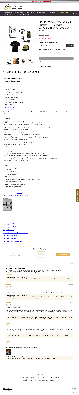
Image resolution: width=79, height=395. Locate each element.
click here (19, 193)
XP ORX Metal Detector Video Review (14, 195)
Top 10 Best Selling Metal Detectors (15, 233)
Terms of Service (32, 379)
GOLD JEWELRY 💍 (30, 12)
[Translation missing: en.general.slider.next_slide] (35, 40)
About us (22, 377)
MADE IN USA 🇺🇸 (7, 14)
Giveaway (57, 379)
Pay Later (37, 377)
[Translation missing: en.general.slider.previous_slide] (3, 40)
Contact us (43, 377)
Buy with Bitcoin (32, 380)
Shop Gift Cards (8, 230)
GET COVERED (47, 1)
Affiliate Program (30, 377)
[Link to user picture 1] (8, 352)
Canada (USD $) (7, 390)
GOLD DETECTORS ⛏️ (19, 12)
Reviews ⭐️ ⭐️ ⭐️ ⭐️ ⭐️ (43, 379)
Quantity (40, 51)
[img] (8, 264)
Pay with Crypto (41, 380)
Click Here (26, 195)
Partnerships (53, 380)
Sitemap (52, 379)
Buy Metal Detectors (10, 236)
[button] (71, 13)
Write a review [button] (63, 254)
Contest (25, 380)
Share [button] (41, 61)
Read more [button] (9, 274)
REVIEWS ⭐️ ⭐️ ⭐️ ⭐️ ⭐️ (63, 12)
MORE (15, 14)
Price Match (50, 377)
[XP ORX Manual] (39, 204)
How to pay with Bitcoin (11, 224)
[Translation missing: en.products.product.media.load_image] (9, 61)
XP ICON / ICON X (41, 12)
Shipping (40, 40)
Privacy (25, 379)
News (47, 380)
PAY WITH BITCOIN (52, 12)
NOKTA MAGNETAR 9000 (25, 14)
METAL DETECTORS (8, 12)
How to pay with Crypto (11, 227)
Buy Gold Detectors (9, 239)
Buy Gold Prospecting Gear (12, 242)
